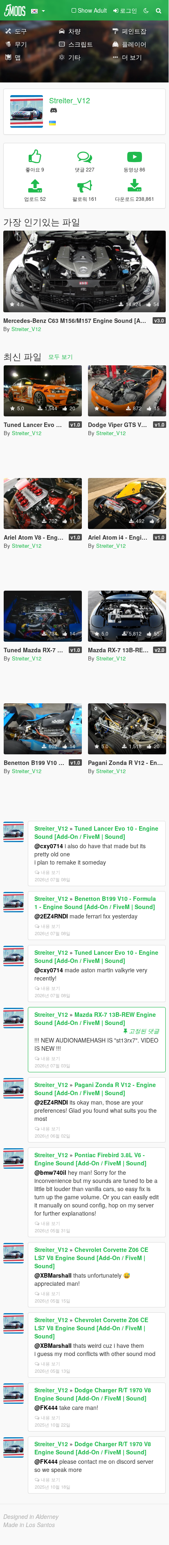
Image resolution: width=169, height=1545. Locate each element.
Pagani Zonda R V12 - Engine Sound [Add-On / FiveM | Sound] (95, 1088)
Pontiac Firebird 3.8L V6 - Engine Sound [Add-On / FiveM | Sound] (90, 1159)
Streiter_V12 (69, 100)
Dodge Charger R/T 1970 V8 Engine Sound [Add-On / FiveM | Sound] (92, 1394)
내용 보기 (50, 872)
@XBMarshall (53, 1275)
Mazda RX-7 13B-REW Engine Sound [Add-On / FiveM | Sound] (95, 1018)
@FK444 (46, 1407)
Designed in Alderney (31, 1516)
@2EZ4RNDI (51, 916)
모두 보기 (60, 356)
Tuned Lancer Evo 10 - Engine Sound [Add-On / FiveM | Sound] (96, 832)
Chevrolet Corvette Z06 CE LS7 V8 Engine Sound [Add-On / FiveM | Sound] (91, 1257)
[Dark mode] (146, 10)
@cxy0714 (48, 846)
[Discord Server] (53, 109)
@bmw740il (50, 1172)
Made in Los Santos (29, 1525)
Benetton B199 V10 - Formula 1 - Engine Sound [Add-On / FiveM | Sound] (95, 902)
